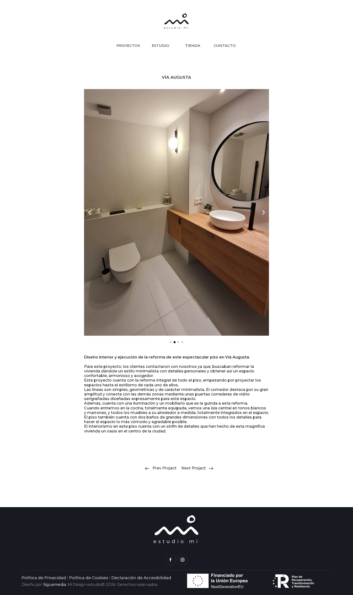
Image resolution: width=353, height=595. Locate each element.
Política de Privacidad (44, 577)
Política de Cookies (88, 577)
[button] (89, 212)
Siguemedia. (55, 584)
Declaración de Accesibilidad (141, 577)
